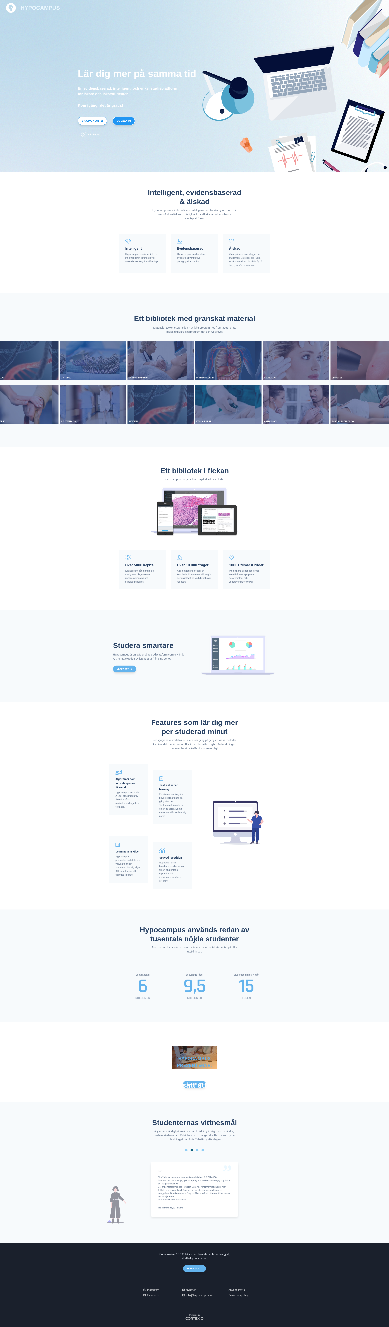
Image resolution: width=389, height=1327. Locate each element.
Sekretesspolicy (238, 1295)
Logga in (124, 120)
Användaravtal (237, 1289)
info (199, 1295)
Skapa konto (92, 120)
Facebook (152, 1295)
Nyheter (190, 1289)
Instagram (152, 1289)
